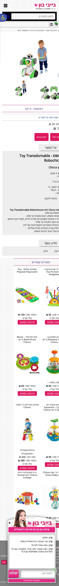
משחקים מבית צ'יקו (37, 30)
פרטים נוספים (27, 322)
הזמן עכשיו (41, 137)
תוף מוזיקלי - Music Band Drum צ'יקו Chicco (27, 339)
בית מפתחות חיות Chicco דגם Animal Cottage (27, 475)
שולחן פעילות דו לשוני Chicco (27, 406)
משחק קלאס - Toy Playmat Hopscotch (27, 270)
